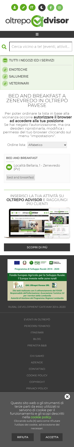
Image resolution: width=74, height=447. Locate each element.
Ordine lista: (16, 145)
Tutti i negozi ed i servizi (31, 60)
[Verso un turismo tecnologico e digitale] (37, 299)
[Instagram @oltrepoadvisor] (59, 7)
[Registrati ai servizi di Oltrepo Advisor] (23, 7)
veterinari (19, 83)
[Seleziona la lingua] (32, 7)
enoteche (18, 69)
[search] (5, 47)
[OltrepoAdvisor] (37, 26)
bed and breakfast (20, 177)
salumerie (19, 76)
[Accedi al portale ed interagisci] (14, 7)
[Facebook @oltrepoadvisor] (50, 7)
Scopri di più (37, 247)
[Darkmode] (42, 7)
